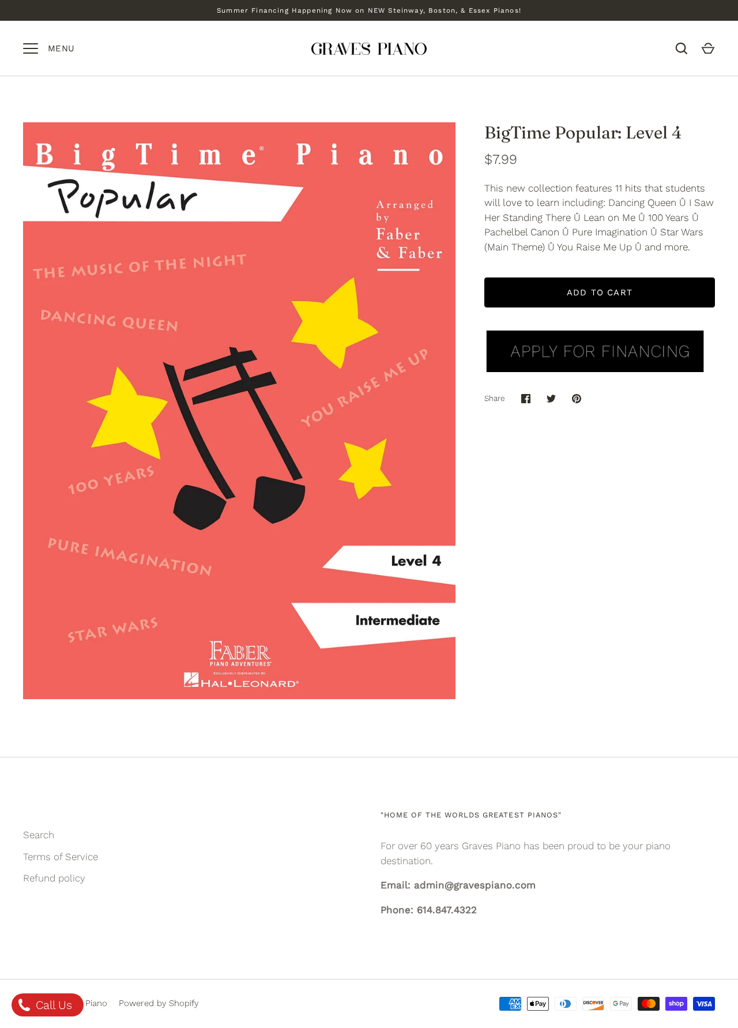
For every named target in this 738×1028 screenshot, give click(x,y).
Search (38, 835)
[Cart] (708, 48)
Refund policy (54, 878)
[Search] (681, 48)
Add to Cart (599, 292)
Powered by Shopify (158, 1003)
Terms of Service (60, 856)
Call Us (52, 1005)
